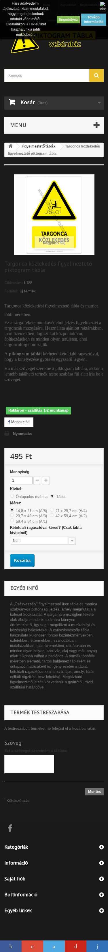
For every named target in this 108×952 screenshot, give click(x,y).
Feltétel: (11, 291)
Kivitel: (17, 489)
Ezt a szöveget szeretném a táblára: (35, 750)
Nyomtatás (22, 434)
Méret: (16, 503)
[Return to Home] (10, 146)
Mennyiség (19, 472)
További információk (94, 19)
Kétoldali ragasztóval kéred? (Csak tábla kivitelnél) (46, 530)
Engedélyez (68, 20)
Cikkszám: (13, 283)
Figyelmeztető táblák (39, 146)
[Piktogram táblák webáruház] (54, 40)
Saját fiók (14, 878)
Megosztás (20, 422)
